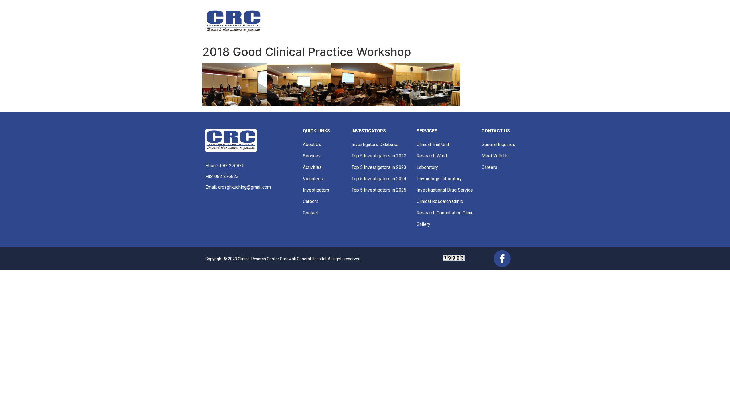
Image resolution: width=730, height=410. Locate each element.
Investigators (316, 190)
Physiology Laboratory (439, 178)
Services (312, 156)
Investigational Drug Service (445, 190)
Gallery (423, 224)
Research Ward (432, 156)
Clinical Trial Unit (433, 144)
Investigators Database (375, 144)
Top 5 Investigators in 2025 (379, 190)
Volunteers (314, 178)
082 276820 (232, 165)
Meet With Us (495, 156)
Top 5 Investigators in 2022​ (379, 156)
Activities (312, 167)
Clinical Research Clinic (440, 201)
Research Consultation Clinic (445, 213)
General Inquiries (498, 144)
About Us (312, 144)
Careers (311, 201)
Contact (310, 213)
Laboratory (427, 167)
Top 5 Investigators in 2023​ (379, 167)
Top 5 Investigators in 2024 (379, 178)
